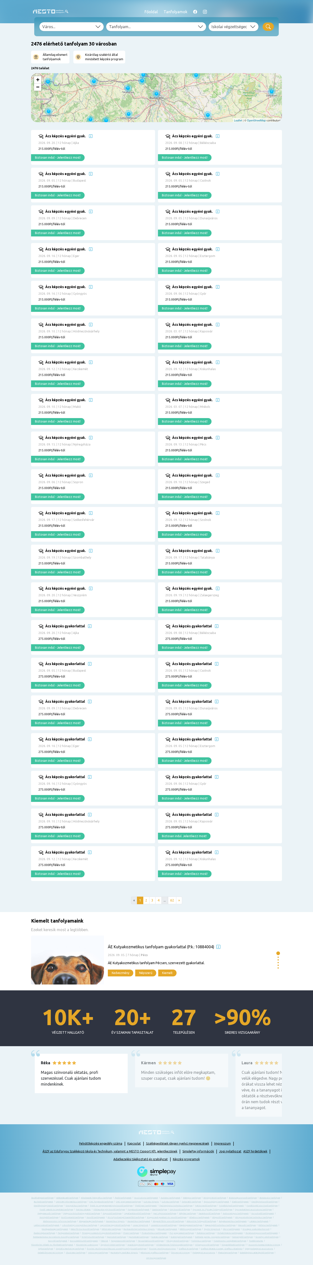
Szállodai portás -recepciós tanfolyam (212, 1237)
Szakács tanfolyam (159, 1237)
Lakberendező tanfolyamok (46, 1225)
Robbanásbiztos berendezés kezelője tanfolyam (56, 1237)
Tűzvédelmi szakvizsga (87, 1245)
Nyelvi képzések (212, 1229)
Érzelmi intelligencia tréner (162, 1249)
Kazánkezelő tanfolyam (209, 1213)
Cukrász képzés (151, 1202)
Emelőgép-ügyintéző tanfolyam (48, 1206)
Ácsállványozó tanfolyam (42, 1198)
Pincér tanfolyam (131, 1233)
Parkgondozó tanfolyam (68, 1233)
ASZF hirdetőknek (255, 1151)
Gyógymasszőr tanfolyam (49, 1213)
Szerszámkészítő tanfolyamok (84, 1241)
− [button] (37, 87)
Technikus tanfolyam (201, 1241)
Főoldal (151, 12)
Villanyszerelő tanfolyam (207, 1245)
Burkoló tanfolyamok (43, 1202)
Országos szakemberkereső (256, 1229)
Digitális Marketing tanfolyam (70, 1249)
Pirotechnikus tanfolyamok (154, 1233)
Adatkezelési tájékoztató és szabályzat (140, 1159)
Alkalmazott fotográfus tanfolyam (96, 1198)
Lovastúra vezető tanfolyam (164, 1225)
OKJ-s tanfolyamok (231, 1229)
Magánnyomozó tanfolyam (190, 1225)
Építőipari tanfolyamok (146, 1206)
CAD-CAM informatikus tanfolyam (71, 1202)
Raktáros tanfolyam (206, 1233)
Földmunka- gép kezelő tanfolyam (109, 1209)
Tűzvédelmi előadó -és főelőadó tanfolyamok (52, 1245)
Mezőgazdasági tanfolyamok (55, 1229)
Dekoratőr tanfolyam (191, 1202)
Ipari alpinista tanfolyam (164, 1213)
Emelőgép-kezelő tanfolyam (264, 1202)
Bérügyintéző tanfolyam (214, 1198)
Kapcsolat (134, 1143)
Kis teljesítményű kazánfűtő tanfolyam (126, 1217)
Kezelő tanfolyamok (96, 1217)
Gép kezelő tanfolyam (180, 1209)
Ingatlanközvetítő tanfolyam (137, 1213)
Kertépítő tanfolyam (49, 1217)
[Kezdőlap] (50, 11)
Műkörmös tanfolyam (111, 1229)
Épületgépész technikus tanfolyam (175, 1206)
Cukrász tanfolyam (170, 1202)
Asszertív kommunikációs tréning (264, 1245)
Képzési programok (186, 1159)
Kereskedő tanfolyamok (262, 1213)
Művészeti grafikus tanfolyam (154, 1253)
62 (172, 900)
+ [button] (37, 80)
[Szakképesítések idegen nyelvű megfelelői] (90, 136)
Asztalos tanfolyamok (170, 1198)
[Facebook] (195, 12)
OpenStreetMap (256, 120)
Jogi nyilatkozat (230, 1151)
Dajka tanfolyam (45, 1249)
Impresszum (222, 1143)
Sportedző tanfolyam (116, 1237)
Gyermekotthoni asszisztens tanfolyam (253, 1209)
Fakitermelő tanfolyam (205, 1206)
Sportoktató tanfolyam (139, 1237)
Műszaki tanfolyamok (167, 1229)
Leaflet (238, 120)
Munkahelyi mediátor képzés (124, 1253)
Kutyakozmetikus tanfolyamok (233, 1221)
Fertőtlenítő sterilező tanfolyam (262, 1206)
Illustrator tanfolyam (75, 1253)
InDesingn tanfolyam (98, 1253)
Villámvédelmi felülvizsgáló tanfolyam (174, 1245)
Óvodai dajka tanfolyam (44, 1233)
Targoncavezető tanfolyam (123, 1241)
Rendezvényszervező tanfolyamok (262, 1233)
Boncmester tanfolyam (269, 1198)
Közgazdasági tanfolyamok (91, 1221)
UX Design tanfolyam (156, 1258)
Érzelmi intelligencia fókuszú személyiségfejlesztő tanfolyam (116, 1249)
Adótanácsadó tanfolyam (67, 1198)
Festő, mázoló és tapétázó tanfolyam (56, 1209)
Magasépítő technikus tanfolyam (220, 1225)
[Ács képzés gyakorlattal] (100, 641)
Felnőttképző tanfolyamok (231, 1206)
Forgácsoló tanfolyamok (138, 1209)
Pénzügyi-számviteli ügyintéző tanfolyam (101, 1233)
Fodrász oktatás (83, 1209)
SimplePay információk (198, 1151)
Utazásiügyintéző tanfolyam (140, 1245)
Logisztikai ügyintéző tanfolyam (115, 1225)
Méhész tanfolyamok (268, 1225)
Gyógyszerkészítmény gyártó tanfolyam (81, 1213)
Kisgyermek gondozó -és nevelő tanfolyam (167, 1217)
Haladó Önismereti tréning (50, 1253)
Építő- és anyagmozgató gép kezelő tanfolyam (111, 1206)
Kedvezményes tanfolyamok (236, 1213)
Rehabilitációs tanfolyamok (230, 1233)
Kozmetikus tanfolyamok (138, 1221)
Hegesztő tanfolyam (112, 1213)
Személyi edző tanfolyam (267, 1237)
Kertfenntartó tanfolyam (72, 1217)
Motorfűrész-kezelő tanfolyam (85, 1229)
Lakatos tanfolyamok (258, 1221)
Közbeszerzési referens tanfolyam (59, 1221)
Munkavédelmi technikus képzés (139, 1229)
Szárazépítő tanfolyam (242, 1237)
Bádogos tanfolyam (192, 1198)
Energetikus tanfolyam (76, 1206)
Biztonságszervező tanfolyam (243, 1198)
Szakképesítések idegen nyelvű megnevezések (177, 1143)
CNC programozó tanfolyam (128, 1202)
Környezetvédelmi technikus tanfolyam (253, 1217)
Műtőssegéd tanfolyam (190, 1229)
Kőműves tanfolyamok (199, 1217)
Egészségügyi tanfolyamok (216, 1202)
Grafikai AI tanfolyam (188, 1249)
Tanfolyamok (175, 12)
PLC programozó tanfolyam (181, 1233)
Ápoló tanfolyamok (123, 1198)
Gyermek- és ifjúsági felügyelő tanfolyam (212, 1209)
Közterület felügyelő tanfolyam (201, 1221)
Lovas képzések (140, 1225)
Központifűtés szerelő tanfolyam (168, 1221)
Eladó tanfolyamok (240, 1202)
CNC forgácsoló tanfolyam (101, 1202)
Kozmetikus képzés (115, 1221)
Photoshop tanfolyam (227, 1253)
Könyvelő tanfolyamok (222, 1217)
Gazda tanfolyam (159, 1209)
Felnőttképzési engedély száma (100, 1143)
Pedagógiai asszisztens (203, 1253)
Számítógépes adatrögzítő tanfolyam (257, 1253)
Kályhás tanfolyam (187, 1213)
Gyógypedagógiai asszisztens (259, 1249)
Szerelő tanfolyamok (57, 1241)
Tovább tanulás (256, 1241)
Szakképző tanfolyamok (181, 1237)
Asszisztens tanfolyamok (146, 1198)
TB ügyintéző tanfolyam (177, 1241)
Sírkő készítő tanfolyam (93, 1237)
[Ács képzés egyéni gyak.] (100, 151)
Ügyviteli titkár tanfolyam (113, 1245)
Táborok (104, 1241)
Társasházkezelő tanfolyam (151, 1241)
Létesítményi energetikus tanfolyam (79, 1225)
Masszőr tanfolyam (247, 1225)
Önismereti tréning (180, 1253)
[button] (278, 953)
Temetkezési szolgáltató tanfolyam (229, 1241)
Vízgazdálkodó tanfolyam (233, 1245)
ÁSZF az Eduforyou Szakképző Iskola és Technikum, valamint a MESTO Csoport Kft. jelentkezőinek (110, 1151)
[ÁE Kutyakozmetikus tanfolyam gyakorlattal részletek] (152, 960)
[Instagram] (205, 12)
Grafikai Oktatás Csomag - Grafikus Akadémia (221, 1249)
